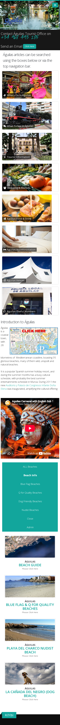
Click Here (29, 46)
